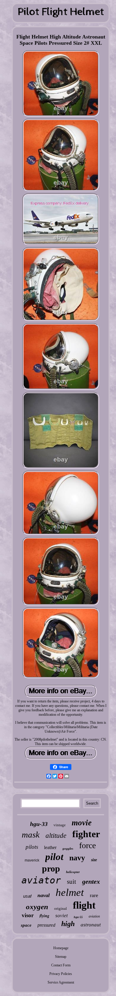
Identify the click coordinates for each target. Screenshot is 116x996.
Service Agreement (61, 982)
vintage (60, 825)
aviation (94, 916)
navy (77, 858)
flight (84, 905)
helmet (70, 892)
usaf (27, 896)
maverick (32, 860)
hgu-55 (78, 917)
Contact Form (60, 965)
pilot (54, 856)
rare (94, 895)
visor (28, 915)
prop (51, 868)
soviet (61, 915)
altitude (56, 835)
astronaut (91, 925)
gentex (91, 881)
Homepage (60, 948)
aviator (41, 880)
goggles (67, 848)
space (26, 925)
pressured (46, 925)
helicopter (73, 872)
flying (44, 916)
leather (50, 847)
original (60, 908)
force (87, 845)
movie (82, 822)
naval (43, 895)
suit (71, 881)
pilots (32, 847)
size (94, 860)
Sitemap (60, 957)
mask (31, 834)
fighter (86, 834)
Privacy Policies (60, 974)
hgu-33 (39, 824)
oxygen (37, 907)
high (68, 924)
